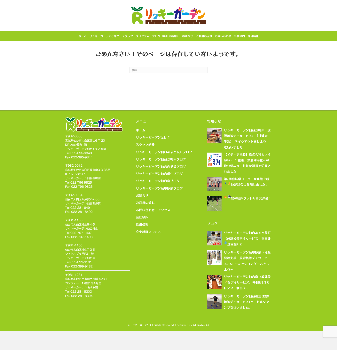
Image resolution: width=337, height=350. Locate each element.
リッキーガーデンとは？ (104, 36)
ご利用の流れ (204, 36)
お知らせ (187, 36)
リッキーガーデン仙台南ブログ (158, 180)
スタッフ (127, 36)
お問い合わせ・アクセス (153, 209)
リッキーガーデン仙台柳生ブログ (159, 173)
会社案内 (239, 36)
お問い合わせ (223, 36)
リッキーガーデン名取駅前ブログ (159, 188)
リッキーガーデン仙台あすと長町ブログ (164, 152)
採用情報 (253, 36)
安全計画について (148, 231)
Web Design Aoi (201, 325)
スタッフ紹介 (145, 144)
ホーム (82, 36)
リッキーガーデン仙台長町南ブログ (161, 159)
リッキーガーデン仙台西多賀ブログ (161, 166)
